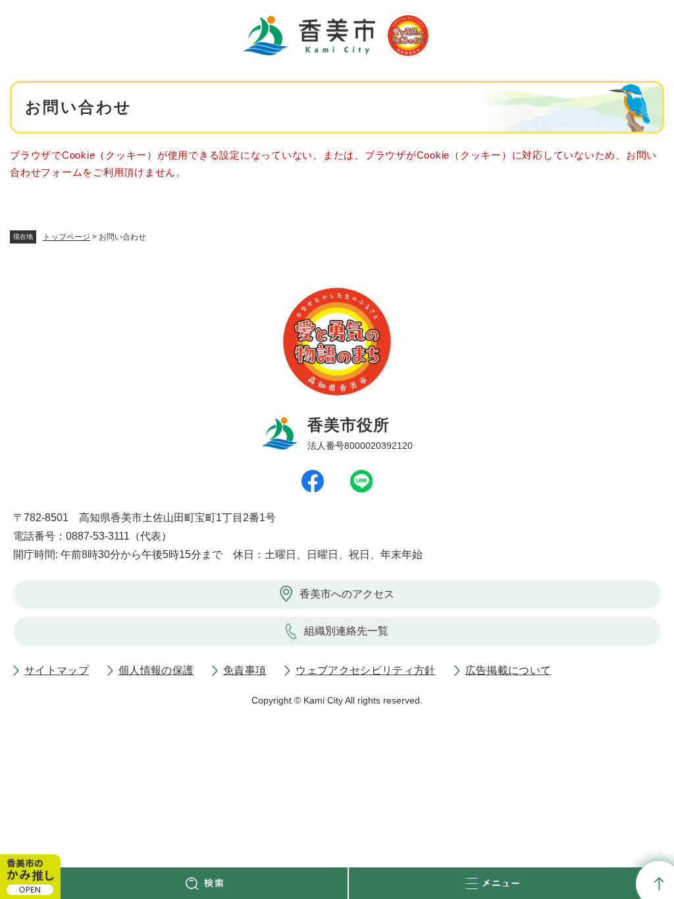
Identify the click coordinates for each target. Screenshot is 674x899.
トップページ (66, 237)
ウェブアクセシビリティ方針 (365, 670)
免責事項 (244, 670)
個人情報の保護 (156, 670)
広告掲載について (508, 670)
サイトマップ (56, 670)
